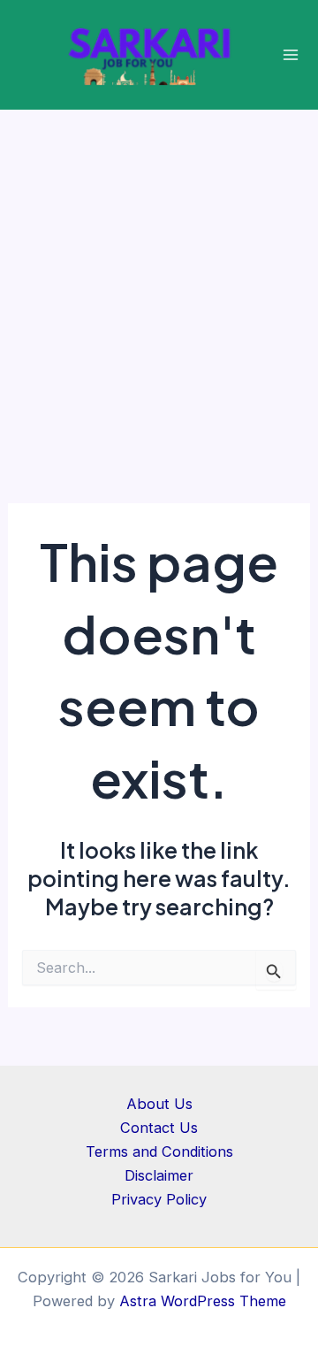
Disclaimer (159, 1175)
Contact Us (159, 1127)
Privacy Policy (159, 1199)
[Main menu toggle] (291, 55)
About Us (159, 1104)
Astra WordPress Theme (202, 1301)
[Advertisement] (159, 278)
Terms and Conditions (159, 1151)
